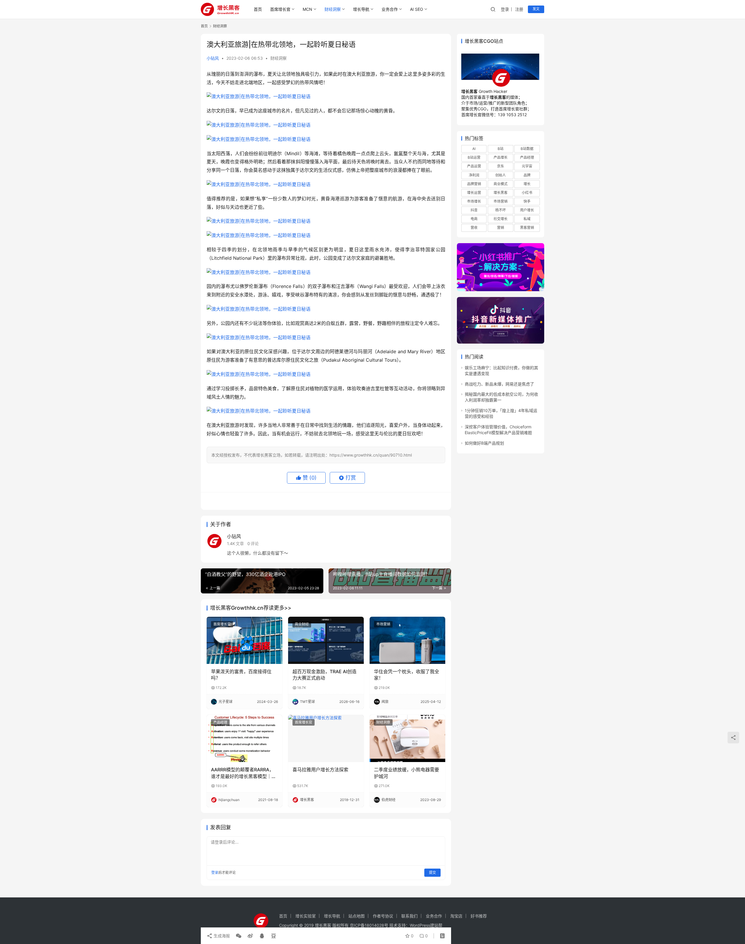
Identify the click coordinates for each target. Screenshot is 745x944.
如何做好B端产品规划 (484, 443)
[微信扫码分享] (238, 936)
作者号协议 (383, 915)
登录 (505, 9)
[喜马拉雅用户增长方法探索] (326, 738)
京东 (500, 166)
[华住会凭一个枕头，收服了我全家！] (407, 640)
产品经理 (220, 722)
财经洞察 (332, 9)
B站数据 (527, 148)
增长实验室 (305, 915)
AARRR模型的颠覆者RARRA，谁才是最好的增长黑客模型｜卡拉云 (243, 773)
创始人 (500, 175)
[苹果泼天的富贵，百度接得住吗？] (244, 640)
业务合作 (390, 9)
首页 (258, 9)
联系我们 (409, 915)
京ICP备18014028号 (369, 925)
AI (474, 148)
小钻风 (213, 58)
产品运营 (474, 166)
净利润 (474, 175)
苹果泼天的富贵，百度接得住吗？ (241, 675)
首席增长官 (280, 9)
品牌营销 (474, 184)
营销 (500, 228)
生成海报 (221, 935)
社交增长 (501, 219)
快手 (527, 201)
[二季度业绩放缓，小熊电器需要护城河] (407, 738)
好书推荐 (479, 915)
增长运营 (474, 192)
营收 (474, 228)
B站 (500, 148)
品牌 (527, 175)
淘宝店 (456, 915)
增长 (527, 184)
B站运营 (474, 157)
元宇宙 (527, 166)
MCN (307, 9)
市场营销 (383, 624)
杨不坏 (500, 210)
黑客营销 (527, 228)
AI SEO (416, 9)
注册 (519, 9)
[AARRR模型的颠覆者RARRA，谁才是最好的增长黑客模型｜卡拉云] (244, 738)
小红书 (527, 192)
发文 (536, 9)
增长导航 (361, 9)
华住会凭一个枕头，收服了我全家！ (406, 675)
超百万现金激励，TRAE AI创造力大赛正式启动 (324, 675)
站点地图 (356, 915)
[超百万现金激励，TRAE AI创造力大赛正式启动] (326, 640)
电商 (474, 219)
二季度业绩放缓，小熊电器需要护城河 (406, 773)
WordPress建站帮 (426, 925)
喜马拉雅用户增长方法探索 (320, 769)
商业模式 (501, 184)
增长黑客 (501, 192)
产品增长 (501, 157)
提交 (432, 872)
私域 (527, 219)
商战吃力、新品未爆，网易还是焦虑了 (499, 383)
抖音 (474, 210)
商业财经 (302, 624)
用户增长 (527, 210)
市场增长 (474, 201)
